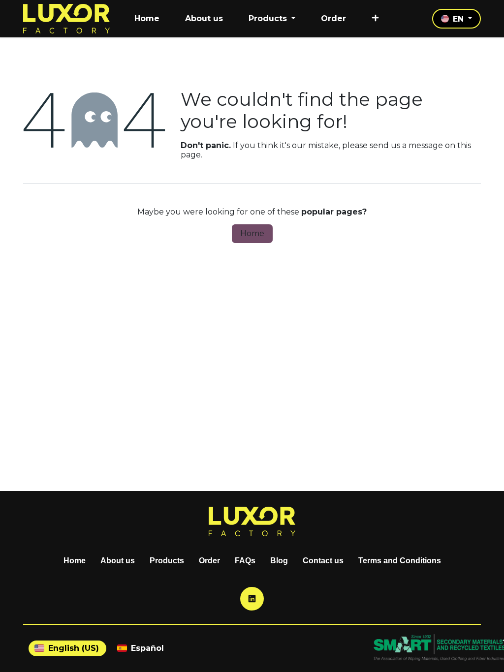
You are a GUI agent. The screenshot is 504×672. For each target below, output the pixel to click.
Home (252, 233)
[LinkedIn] (252, 599)
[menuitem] (147, 18)
